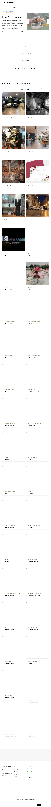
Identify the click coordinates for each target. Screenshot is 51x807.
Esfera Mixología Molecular (10, 525)
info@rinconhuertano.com (7, 773)
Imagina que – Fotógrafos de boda (35, 423)
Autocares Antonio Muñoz (34, 321)
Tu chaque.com (7, 219)
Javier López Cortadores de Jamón (12, 593)
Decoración (25, 86)
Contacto (16, 777)
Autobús (20, 86)
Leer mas (34, 804)
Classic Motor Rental (9, 389)
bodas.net (28, 783)
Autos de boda (31, 219)
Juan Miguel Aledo (8, 185)
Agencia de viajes (13, 86)
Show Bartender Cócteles (10, 423)
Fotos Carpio (31, 117)
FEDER (15, 774)
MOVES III (16, 772)
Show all (6, 86)
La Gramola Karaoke (32, 559)
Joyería (30, 459)
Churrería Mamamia (32, 627)
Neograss (30, 491)
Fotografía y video (32, 119)
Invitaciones (31, 187)
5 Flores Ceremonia (32, 389)
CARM (15, 776)
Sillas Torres (7, 559)
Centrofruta (7, 287)
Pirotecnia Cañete (8, 695)
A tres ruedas (7, 627)
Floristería (44, 86)
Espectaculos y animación (35, 86)
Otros (28, 89)
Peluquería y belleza (8, 153)
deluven (6, 253)
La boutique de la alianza (33, 457)
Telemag (6, 457)
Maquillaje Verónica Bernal (34, 355)
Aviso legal (16, 768)
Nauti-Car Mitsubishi (9, 355)
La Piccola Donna (8, 661)
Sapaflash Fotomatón (9, 321)
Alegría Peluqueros (8, 151)
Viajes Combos (31, 729)
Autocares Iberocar (32, 661)
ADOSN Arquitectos (32, 151)
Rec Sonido (30, 695)
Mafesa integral (31, 253)
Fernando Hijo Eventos (33, 287)
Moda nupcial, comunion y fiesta (10, 119)
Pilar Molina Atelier (8, 729)
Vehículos (23, 89)
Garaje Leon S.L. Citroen (9, 491)
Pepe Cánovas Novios (9, 117)
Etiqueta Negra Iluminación (34, 525)
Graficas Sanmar (32, 185)
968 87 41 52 (4, 775)
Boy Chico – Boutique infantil (35, 593)
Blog (15, 766)
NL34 (34, 799)
